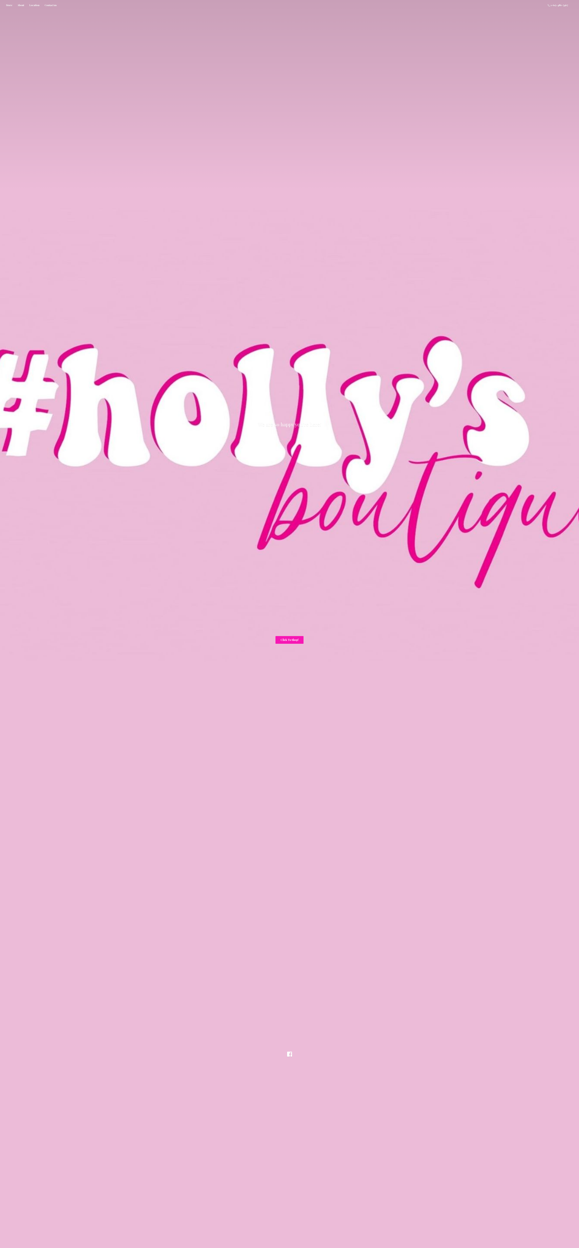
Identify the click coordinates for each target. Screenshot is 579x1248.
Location (34, 5)
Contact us (51, 5)
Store (9, 5)
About (20, 5)
